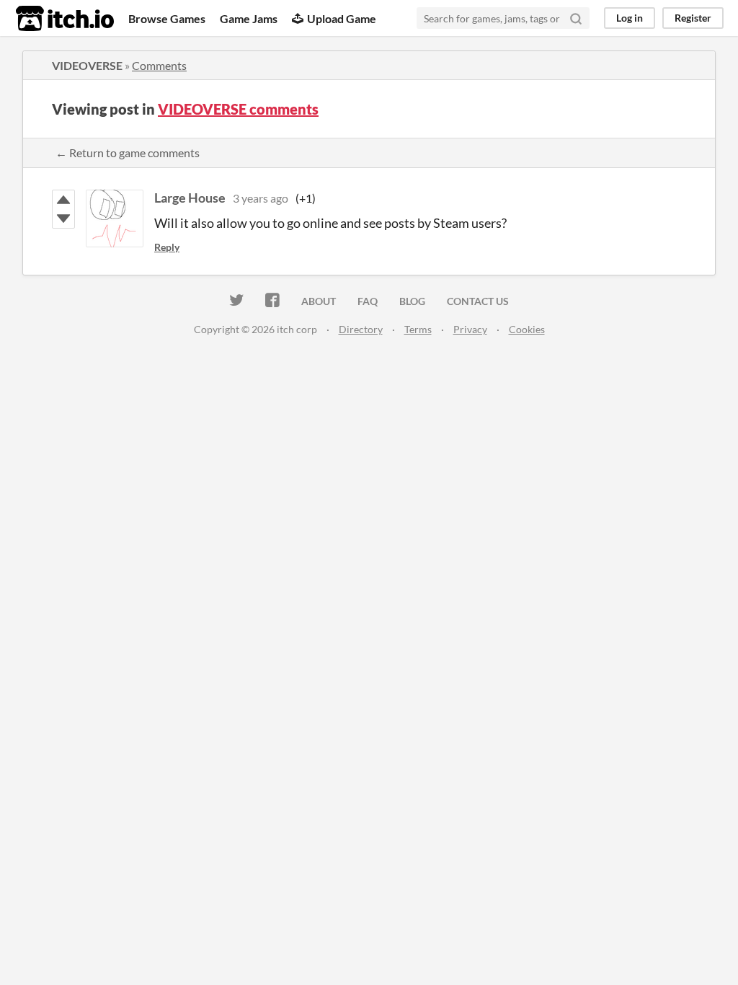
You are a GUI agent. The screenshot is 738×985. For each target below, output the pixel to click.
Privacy (470, 329)
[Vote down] (63, 218)
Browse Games (166, 18)
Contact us (478, 301)
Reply (166, 247)
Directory (361, 329)
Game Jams (248, 18)
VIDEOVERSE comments (238, 109)
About (318, 301)
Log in (629, 18)
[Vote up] (63, 199)
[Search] (576, 18)
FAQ (367, 301)
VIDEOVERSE (87, 65)
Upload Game (341, 18)
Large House (190, 198)
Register (693, 18)
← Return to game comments (127, 152)
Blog (412, 301)
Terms (418, 329)
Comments (159, 65)
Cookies (527, 329)
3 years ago (260, 198)
